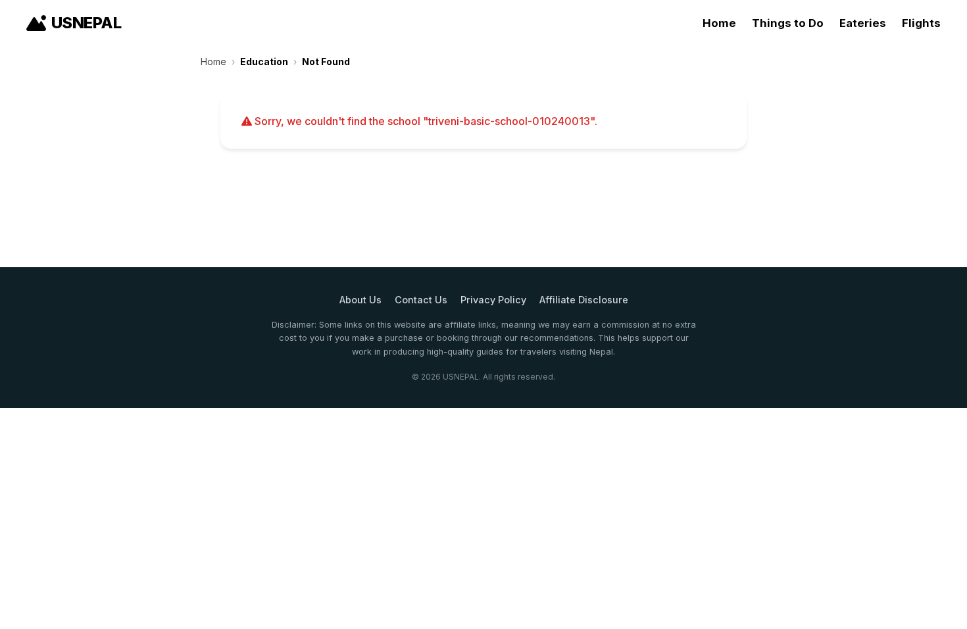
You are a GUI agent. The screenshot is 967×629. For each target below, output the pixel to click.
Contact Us (421, 299)
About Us (360, 299)
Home (719, 23)
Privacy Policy (493, 299)
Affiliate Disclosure (583, 299)
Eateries (862, 23)
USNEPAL (86, 22)
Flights (921, 23)
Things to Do (788, 23)
